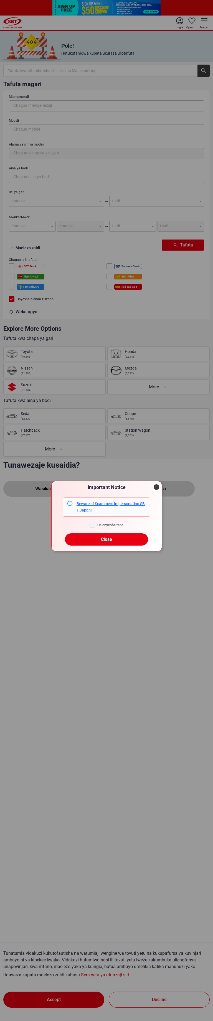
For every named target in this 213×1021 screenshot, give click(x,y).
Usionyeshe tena (110, 525)
